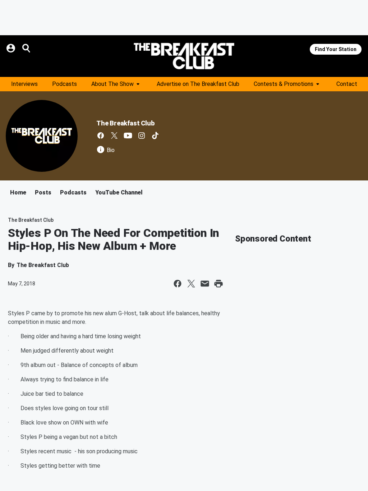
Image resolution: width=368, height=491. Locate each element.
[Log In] (11, 48)
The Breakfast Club (125, 123)
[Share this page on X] (191, 284)
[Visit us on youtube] (128, 135)
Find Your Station (335, 49)
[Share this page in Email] (205, 284)
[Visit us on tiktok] (155, 135)
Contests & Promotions (283, 84)
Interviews (24, 84)
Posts (43, 192)
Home (18, 192)
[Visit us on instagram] (141, 135)
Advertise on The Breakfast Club (198, 84)
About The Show (112, 84)
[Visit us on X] (114, 135)
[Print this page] (218, 284)
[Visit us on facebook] (100, 135)
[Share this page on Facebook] (177, 284)
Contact (346, 84)
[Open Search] (26, 48)
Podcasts (64, 84)
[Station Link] (184, 56)
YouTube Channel (119, 192)
